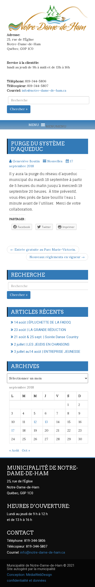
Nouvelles (54, 161)
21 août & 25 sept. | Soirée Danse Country (46, 337)
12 (35, 422)
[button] (56, 126)
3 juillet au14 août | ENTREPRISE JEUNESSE (47, 352)
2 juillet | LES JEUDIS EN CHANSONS (41, 344)
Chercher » (18, 109)
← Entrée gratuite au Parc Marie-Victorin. (43, 249)
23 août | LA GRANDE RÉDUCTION (40, 330)
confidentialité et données (26, 580)
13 (46, 422)
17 (12, 430)
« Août (14, 450)
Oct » (26, 450)
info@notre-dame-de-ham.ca (44, 90)
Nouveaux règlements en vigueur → (57, 257)
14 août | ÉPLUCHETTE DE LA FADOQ (42, 322)
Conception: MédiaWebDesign (29, 575)
